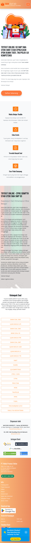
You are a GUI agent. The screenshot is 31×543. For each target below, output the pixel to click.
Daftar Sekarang (11, 93)
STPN (15, 379)
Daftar (2, 489)
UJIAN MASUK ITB (15, 356)
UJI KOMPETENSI (15, 369)
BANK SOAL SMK (15, 329)
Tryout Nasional (5, 487)
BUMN (15, 365)
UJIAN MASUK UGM (15, 347)
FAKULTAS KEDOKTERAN (15, 410)
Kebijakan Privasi (5, 498)
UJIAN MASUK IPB (15, 338)
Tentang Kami (5, 485)
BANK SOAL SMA (15, 320)
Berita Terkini (4, 501)
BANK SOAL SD (15, 333)
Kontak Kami (4, 494)
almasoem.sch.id (15, 434)
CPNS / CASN (15, 374)
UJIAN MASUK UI (15, 351)
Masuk (3, 491)
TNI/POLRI (15, 392)
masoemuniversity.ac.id (15, 429)
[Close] (25, 532)
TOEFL (15, 401)
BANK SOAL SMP (15, 342)
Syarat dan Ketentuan (7, 496)
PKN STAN (15, 383)
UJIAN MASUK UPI (15, 324)
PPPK (15, 397)
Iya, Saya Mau (15, 539)
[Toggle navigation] (28, 4)
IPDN (15, 388)
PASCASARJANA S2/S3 (15, 406)
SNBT (15, 360)
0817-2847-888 (8, 476)
